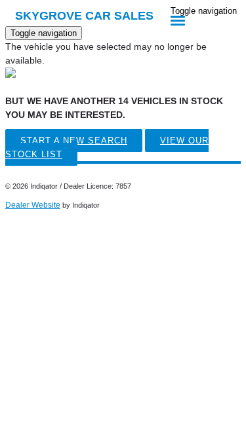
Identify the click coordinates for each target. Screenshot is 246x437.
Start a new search (73, 140)
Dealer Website (32, 205)
